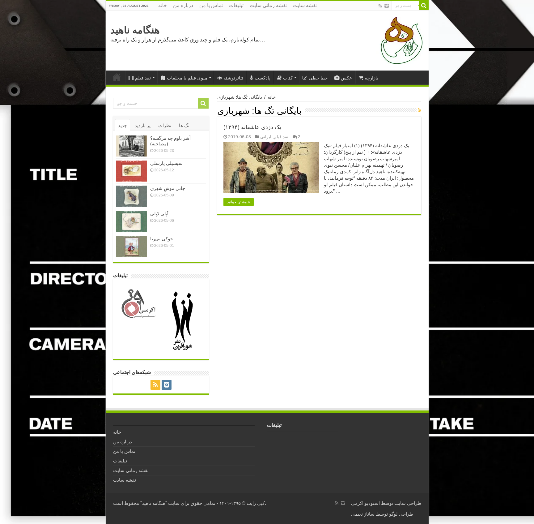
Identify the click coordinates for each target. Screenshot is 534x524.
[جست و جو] (424, 5)
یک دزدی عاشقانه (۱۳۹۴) (252, 127)
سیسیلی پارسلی (166, 163)
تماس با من (211, 5)
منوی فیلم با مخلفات (187, 77)
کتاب (288, 77)
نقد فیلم (143, 77)
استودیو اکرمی (365, 503)
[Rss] (380, 6)
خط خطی (318, 77)
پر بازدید (142, 125)
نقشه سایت (305, 5)
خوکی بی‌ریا (161, 238)
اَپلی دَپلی (159, 213)
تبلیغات (236, 5)
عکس (346, 77)
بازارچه (371, 77)
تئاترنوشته (233, 77)
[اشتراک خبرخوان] (419, 110)
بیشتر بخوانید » (238, 202)
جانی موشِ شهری (167, 188)
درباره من (183, 5)
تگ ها (184, 125)
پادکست (262, 77)
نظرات (164, 125)
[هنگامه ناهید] (400, 40)
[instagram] (386, 6)
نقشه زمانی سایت (268, 5)
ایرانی (265, 136)
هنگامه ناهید (135, 30)
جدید (122, 125)
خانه (162, 5)
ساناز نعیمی (363, 514)
